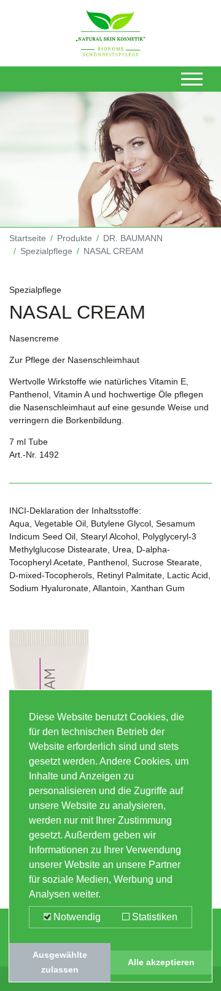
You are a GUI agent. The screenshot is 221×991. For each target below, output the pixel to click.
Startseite (27, 238)
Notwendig (76, 917)
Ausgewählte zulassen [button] (60, 962)
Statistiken (153, 917)
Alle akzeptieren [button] (161, 962)
